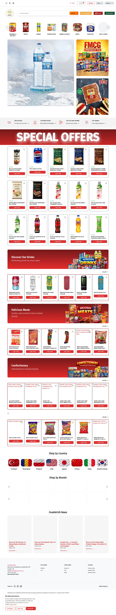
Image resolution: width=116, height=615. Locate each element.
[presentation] (9, 486)
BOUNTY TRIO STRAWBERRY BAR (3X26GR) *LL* (47, 402)
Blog (65, 572)
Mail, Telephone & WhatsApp (47, 123)
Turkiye (14, 469)
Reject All (20, 608)
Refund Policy (91, 570)
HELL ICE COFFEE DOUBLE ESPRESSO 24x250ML (15, 169)
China (77, 469)
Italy (89, 469)
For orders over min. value (20, 123)
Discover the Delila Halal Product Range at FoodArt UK (96, 543)
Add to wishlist (24, 149)
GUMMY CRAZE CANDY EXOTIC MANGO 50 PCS (65, 401)
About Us (66, 568)
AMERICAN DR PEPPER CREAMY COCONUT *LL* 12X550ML (14, 294)
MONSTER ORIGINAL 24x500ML (82, 293)
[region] (20, 602)
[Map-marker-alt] (9, 3)
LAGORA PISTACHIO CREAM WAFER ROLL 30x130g (56, 169)
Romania (26, 469)
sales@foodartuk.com (17, 571)
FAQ (65, 570)
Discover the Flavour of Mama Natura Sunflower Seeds (17, 544)
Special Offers (58, 137)
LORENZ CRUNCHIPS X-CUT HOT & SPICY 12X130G (66, 438)
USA (51, 469)
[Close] (36, 595)
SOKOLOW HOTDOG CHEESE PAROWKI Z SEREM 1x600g (32, 348)
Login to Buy (17, 173)
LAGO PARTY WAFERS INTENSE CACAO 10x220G (15, 401)
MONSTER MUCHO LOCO (100, 292)
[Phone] (6, 3)
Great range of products (98, 123)
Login (98, 3)
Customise (10, 608)
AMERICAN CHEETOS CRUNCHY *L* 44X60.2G (82, 438)
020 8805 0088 (11, 565)
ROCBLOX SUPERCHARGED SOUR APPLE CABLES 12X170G (98, 237)
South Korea (102, 469)
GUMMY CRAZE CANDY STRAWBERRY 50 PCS (31, 401)
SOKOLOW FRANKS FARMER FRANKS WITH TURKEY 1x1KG (99, 348)
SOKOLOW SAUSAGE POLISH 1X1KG (65, 347)
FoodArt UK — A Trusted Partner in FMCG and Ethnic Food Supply (69, 544)
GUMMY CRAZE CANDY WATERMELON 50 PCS (99, 401)
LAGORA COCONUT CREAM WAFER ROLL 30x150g (77, 169)
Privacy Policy (13, 604)
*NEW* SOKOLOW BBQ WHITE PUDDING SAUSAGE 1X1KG (83, 348)
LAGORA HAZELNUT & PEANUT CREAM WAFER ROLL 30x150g (98, 169)
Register (108, 3)
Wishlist (91, 3)
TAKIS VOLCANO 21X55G (15, 437)
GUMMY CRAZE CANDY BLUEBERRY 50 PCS (82, 401)
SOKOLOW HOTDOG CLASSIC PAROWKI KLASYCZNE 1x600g (14, 348)
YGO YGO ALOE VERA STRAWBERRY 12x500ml (56, 203)
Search (73, 13)
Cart (42, 570)
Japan (64, 469)
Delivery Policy (91, 572)
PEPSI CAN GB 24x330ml (36, 169)
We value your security (71, 123)
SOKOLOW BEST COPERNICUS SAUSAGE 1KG (50, 347)
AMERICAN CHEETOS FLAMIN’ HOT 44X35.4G (99, 438)
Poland (39, 469)
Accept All (30, 608)
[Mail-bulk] (13, 3)
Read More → (13, 550)
